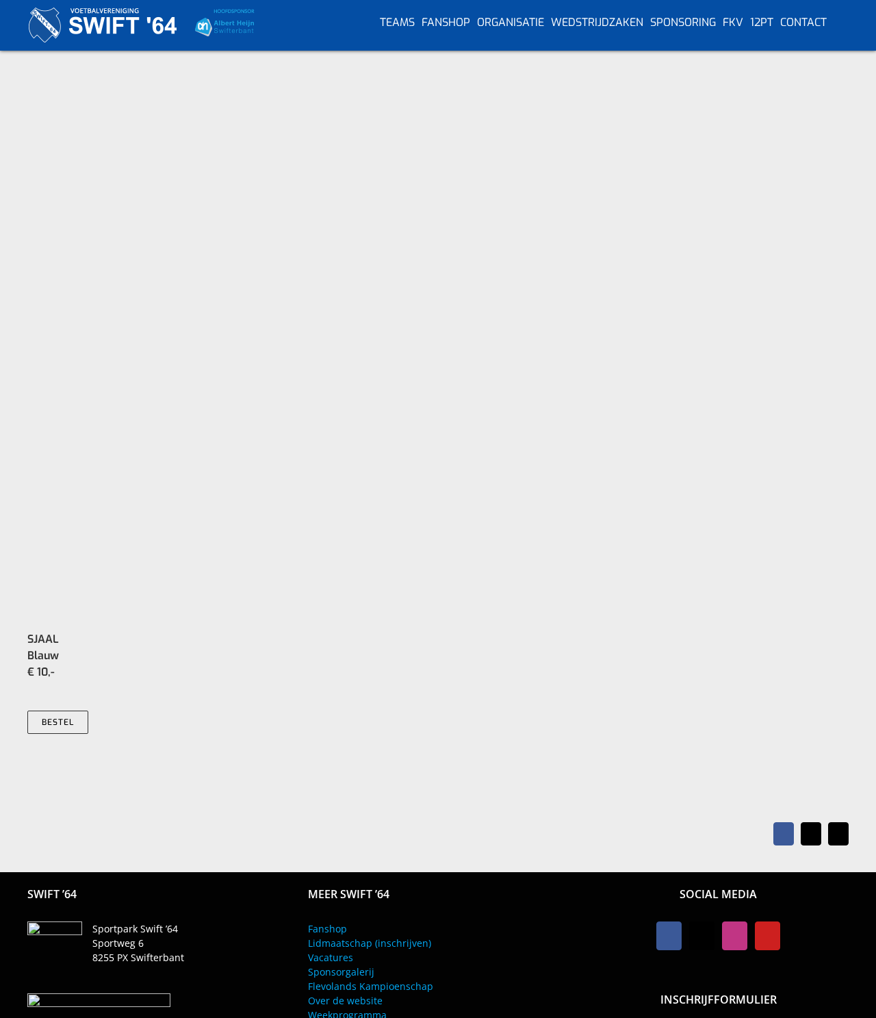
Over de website (345, 1000)
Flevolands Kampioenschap (370, 986)
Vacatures (330, 957)
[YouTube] (767, 935)
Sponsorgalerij (341, 971)
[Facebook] (669, 935)
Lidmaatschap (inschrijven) (369, 943)
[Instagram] (734, 935)
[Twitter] (701, 935)
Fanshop (327, 928)
